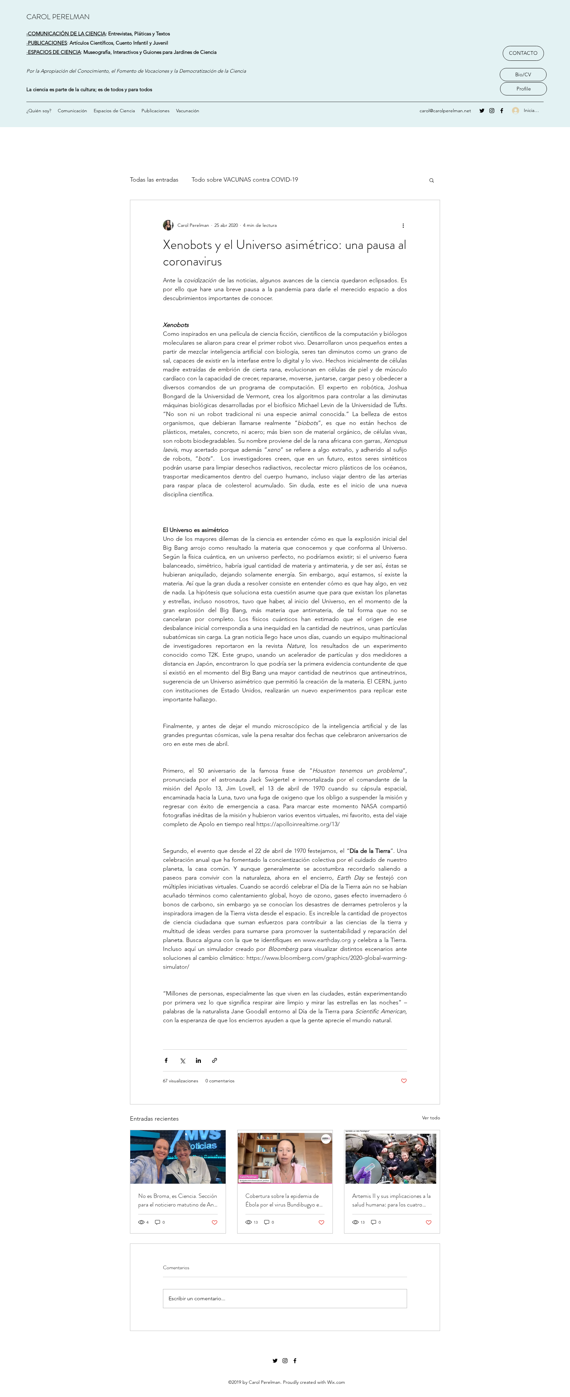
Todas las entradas (154, 179)
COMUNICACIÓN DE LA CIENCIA (67, 33)
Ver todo (431, 1118)
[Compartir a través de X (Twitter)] (182, 1060)
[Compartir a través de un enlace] (214, 1060)
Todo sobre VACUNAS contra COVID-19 (245, 179)
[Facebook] (501, 110)
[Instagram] (492, 110)
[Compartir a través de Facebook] (166, 1060)
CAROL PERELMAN (58, 17)
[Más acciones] (403, 225)
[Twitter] (482, 110)
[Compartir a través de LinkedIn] (198, 1060)
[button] (431, 180)
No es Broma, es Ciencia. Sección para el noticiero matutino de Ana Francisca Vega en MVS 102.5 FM (177, 1200)
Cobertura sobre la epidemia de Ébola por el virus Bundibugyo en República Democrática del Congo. (283, 1200)
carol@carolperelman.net (445, 111)
